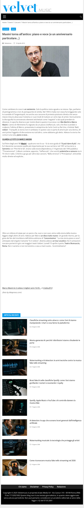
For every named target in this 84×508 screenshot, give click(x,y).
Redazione (61, 487)
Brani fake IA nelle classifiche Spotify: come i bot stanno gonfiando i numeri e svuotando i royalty (52, 381)
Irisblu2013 (47, 288)
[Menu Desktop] (4, 16)
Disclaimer (34, 487)
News (13, 29)
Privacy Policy (47, 487)
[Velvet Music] (27, 6)
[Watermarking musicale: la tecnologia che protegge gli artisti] (14, 447)
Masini (23, 143)
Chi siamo (22, 487)
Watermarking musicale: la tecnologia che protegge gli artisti (55, 440)
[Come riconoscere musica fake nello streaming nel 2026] (14, 467)
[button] (81, 16)
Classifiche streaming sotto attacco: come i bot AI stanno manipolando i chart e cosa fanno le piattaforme (53, 321)
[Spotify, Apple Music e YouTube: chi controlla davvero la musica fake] (14, 407)
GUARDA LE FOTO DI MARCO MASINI (17, 139)
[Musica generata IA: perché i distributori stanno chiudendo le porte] (14, 347)
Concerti (5, 29)
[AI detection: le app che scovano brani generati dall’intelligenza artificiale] (14, 427)
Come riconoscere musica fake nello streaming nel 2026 (53, 460)
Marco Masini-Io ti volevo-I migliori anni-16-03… (21, 288)
